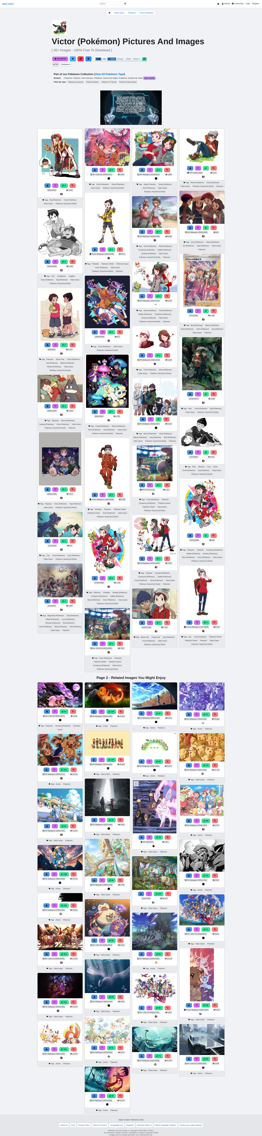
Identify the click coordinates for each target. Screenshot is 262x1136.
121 (65, 1049)
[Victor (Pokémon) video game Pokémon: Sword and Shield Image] (107, 328)
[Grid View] (98, 58)
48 (207, 1005)
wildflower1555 (67, 1010)
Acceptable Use (116, 1125)
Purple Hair (156, 637)
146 (112, 712)
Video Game (119, 13)
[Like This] (159, 419)
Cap (47, 555)
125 (112, 760)
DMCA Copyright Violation (165, 1125)
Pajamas (48, 504)
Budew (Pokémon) (67, 363)
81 (112, 1048)
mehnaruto (67, 883)
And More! (149, 78)
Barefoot (201, 467)
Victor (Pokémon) (146, 13)
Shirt (194, 467)
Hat (190, 637)
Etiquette (130, 1125)
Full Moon (76, 726)
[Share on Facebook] (88, 58)
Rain (190, 408)
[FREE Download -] (48, 185)
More (137, 59)
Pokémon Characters (75, 82)
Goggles (72, 276)
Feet (53, 276)
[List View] (104, 58)
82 (112, 1096)
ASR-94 (114, 258)
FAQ (73, 1125)
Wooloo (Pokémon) (54, 367)
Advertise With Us (144, 1125)
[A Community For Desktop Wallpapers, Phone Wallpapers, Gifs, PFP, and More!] (109, 13)
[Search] (125, 4)
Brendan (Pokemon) (53, 623)
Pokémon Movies (92, 82)
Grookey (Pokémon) (46, 424)
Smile (215, 467)
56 (207, 1059)
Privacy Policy (84, 1125)
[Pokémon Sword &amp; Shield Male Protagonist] (201, 618)
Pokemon (68, 78)
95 (159, 954)
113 (65, 954)
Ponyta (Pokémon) (102, 426)
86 (112, 880)
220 (159, 894)
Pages (121, 59)
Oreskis (114, 178)
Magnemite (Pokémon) (55, 615)
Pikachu (77, 78)
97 (65, 826)
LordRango (67, 720)
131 (65, 770)
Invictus (209, 1067)
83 (112, 997)
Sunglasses (61, 276)
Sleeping (55, 420)
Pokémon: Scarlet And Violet (130, 78)
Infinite (113, 59)
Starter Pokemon (150, 184)
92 (112, 940)
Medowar (114, 768)
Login (248, 4)
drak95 (161, 962)
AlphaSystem (161, 493)
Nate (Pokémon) (73, 615)
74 (207, 765)
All (56, 64)
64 (207, 821)
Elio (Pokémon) (75, 627)
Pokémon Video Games (128, 82)
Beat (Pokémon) (170, 437)
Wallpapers (65, 64)
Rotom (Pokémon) (67, 420)
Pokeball (95, 264)
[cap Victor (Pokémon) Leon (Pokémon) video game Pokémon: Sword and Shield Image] (60, 537)
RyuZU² (209, 723)
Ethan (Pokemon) (60, 627)
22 (65, 711)
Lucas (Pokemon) (68, 619)
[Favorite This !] (55, 185)
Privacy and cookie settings (190, 1125)
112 (65, 1002)
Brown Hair (60, 359)
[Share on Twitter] (73, 58)
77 (207, 714)
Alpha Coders (8, 4)
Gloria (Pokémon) (118, 184)
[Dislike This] (73, 185)
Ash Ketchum (87, 78)
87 (159, 713)
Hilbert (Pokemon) (52, 619)
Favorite (61, 59)
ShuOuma (162, 240)
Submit (227, 4)
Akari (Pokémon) (203, 246)
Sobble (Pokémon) (117, 596)
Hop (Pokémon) (55, 200)
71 (159, 1056)
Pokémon (132, 13)
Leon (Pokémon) (74, 555)
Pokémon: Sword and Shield (105, 78)
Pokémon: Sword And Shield (66, 204)
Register (255, 4)
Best (129, 59)
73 (207, 876)
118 (65, 905)
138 (65, 874)
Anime (60, 729)
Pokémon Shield (107, 264)
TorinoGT (67, 914)
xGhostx (162, 304)
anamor (114, 1056)
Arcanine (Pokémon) (62, 726)
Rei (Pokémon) (188, 246)
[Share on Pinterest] (81, 58)
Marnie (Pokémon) (140, 437)
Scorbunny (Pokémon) (99, 596)
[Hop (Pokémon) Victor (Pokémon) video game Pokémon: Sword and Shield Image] (60, 181)
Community (238, 4)
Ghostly (67, 194)
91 (112, 820)
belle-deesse (161, 846)
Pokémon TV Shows (109, 82)
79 (159, 837)
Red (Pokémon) (69, 623)
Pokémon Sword (122, 264)
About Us (64, 1125)
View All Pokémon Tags (109, 74)
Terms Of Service (100, 1125)
